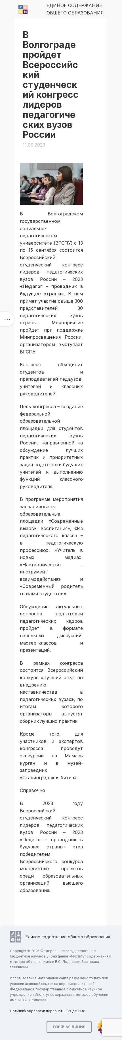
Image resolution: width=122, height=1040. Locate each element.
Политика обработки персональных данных (47, 1011)
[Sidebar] (7, 319)
